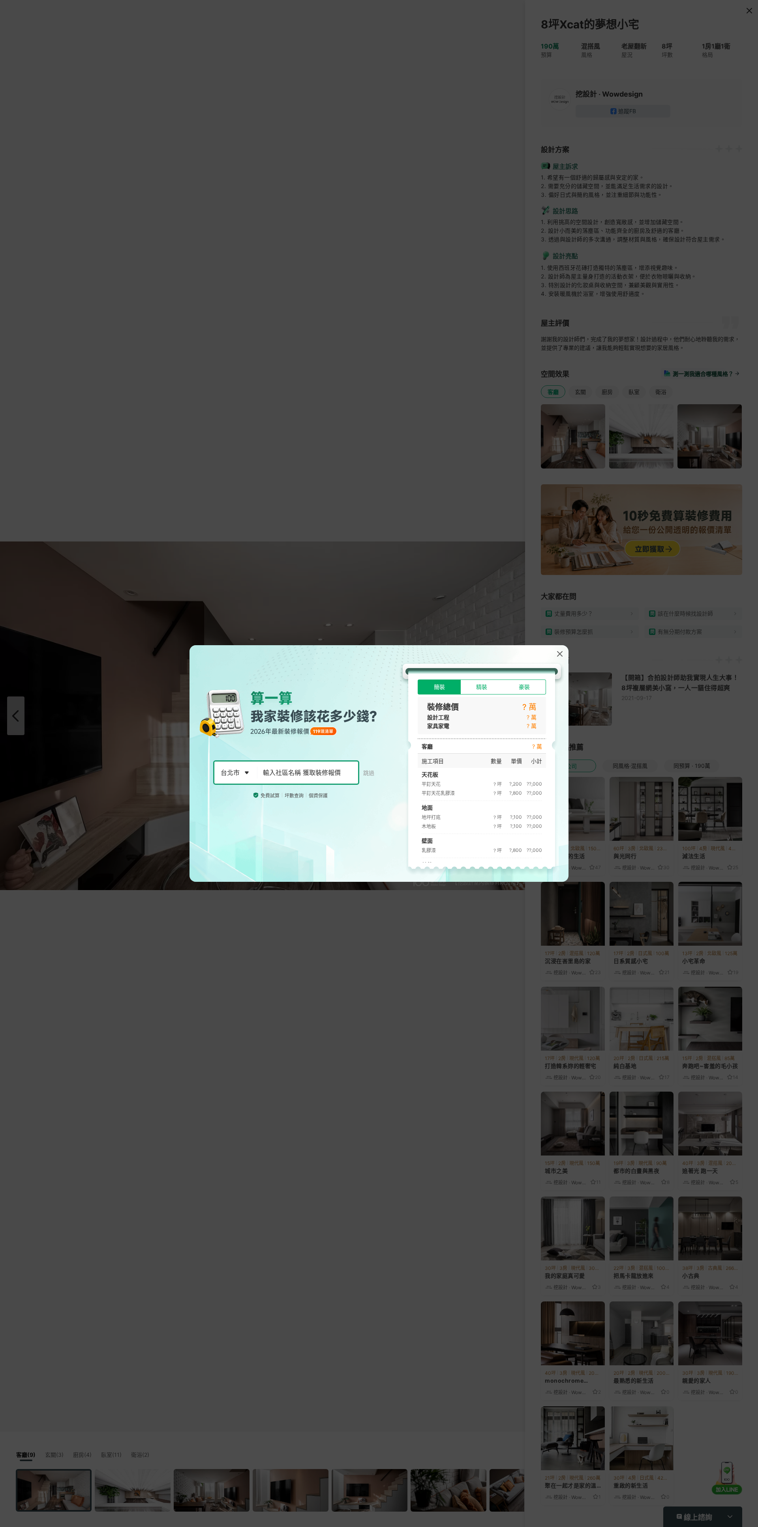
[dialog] (379, 763)
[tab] (439, 686)
